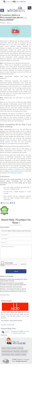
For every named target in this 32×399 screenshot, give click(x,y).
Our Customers (6, 353)
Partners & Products (7, 349)
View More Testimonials (7, 323)
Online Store (24, 349)
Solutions (20, 346)
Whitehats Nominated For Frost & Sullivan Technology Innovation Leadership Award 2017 (13, 282)
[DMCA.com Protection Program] (4, 208)
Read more (4, 333)
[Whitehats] (16, 7)
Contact (24, 353)
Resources (16, 349)
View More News (4, 293)
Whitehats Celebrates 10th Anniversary (11, 285)
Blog (13, 353)
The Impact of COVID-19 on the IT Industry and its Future (20, 330)
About (8, 346)
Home (3, 346)
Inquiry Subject (5, 225)
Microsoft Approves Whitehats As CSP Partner (13, 289)
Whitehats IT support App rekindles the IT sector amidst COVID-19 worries (13, 278)
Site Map (18, 353)
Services (14, 346)
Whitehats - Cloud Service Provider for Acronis (13, 287)
